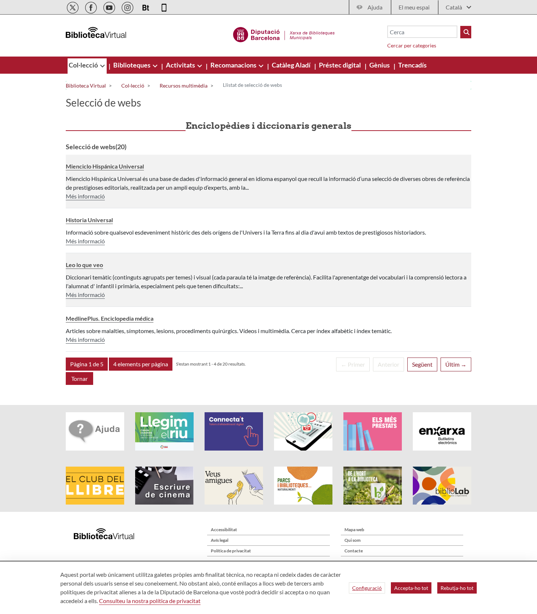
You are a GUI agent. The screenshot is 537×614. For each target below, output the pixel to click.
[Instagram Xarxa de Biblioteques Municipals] (128, 6)
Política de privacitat (231, 550)
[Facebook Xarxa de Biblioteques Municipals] (91, 6)
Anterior (388, 364)
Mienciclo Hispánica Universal (105, 166)
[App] (164, 6)
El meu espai (414, 7)
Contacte (353, 550)
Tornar (79, 378)
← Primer (353, 364)
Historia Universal (89, 219)
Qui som (352, 540)
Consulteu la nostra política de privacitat (150, 600)
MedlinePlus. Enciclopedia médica (109, 318)
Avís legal (219, 540)
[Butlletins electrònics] (146, 6)
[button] (87, 364)
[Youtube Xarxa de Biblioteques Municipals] (109, 6)
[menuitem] (84, 65)
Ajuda (374, 7)
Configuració (367, 588)
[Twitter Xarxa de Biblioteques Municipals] (73, 6)
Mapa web (354, 529)
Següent (422, 364)
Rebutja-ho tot (457, 588)
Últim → (455, 364)
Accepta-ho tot (411, 588)
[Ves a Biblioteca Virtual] (284, 33)
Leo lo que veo (84, 264)
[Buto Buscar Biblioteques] (465, 32)
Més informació (85, 196)
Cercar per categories (411, 45)
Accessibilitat (224, 529)
